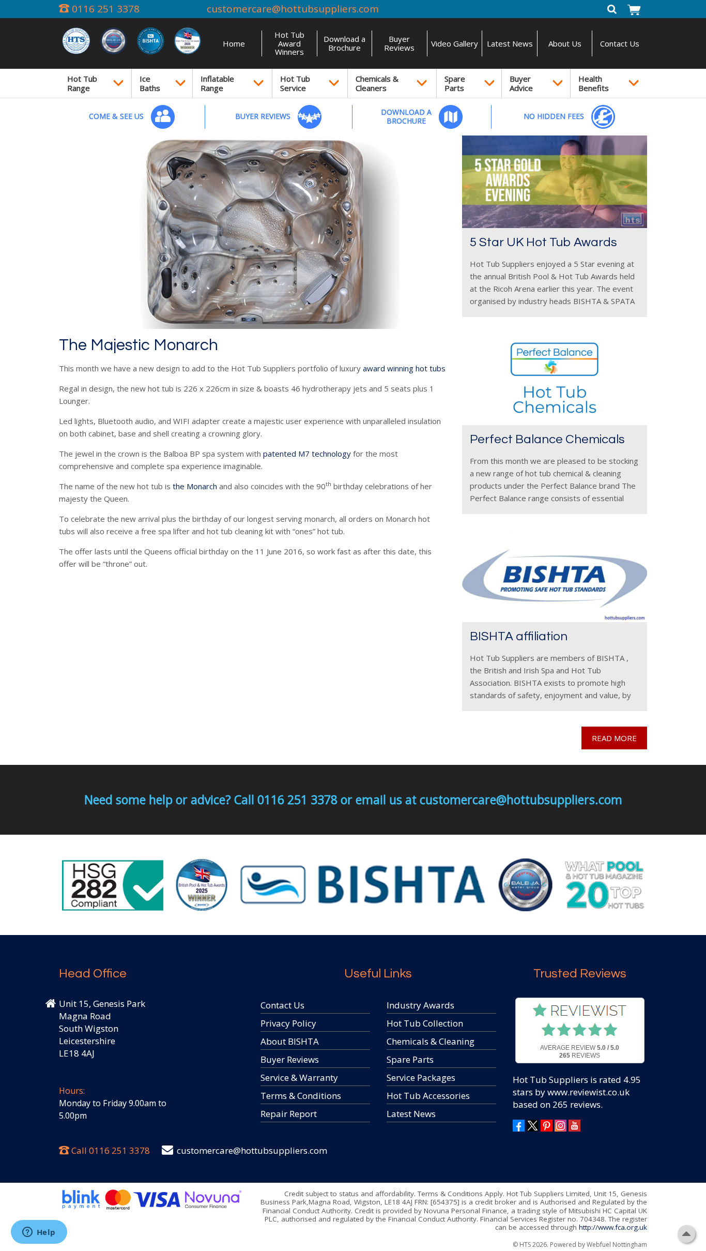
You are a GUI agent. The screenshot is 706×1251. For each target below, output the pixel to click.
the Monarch (195, 486)
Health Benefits (593, 83)
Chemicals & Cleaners (377, 83)
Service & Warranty (299, 1077)
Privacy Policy (288, 1023)
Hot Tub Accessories (428, 1096)
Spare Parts (454, 83)
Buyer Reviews (399, 43)
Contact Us (619, 43)
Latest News (510, 43)
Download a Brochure (344, 43)
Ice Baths (150, 83)
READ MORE (614, 738)
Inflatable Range (217, 83)
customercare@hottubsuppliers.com (293, 9)
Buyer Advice (521, 83)
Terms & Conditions (300, 1096)
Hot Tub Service (295, 83)
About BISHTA (289, 1041)
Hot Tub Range (82, 83)
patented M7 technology (306, 453)
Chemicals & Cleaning (430, 1041)
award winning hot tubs (404, 368)
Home (234, 43)
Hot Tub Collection (425, 1023)
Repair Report (288, 1114)
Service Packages (421, 1077)
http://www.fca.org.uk (613, 1227)
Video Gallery (454, 43)
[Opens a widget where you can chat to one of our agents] (38, 1233)
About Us (564, 43)
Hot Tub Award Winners (289, 43)
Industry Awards (420, 1005)
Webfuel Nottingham (617, 1244)
